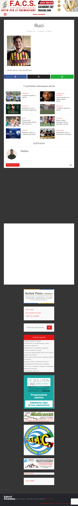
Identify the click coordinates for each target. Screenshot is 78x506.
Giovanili (24, 130)
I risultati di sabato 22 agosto (32, 341)
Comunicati (59, 503)
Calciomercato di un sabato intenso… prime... (63, 99)
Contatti (65, 503)
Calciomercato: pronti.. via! (31, 371)
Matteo (50, 31)
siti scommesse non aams (33, 313)
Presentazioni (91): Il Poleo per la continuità (36, 364)
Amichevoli (25, 106)
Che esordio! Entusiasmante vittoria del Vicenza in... (29, 122)
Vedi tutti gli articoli (12, 165)
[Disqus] (39, 196)
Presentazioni (60, 130)
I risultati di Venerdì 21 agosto (32, 350)
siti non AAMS (30, 481)
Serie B (24, 118)
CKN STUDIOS (49, 499)
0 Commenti (40, 31)
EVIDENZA (59, 95)
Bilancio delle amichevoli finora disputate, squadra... (62, 122)
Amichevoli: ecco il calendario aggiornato (36, 348)
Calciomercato (60, 93)
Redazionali (25, 93)
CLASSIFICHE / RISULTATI (47, 503)
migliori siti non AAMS (32, 316)
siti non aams (30, 309)
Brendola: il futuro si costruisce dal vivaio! (36, 361)
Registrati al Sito (29, 473)
